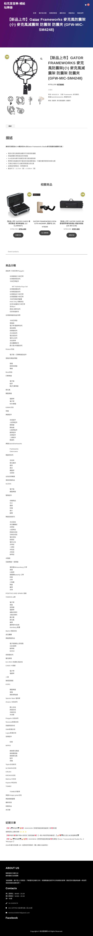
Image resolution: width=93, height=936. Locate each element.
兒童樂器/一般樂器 (12, 562)
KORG (8, 684)
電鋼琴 (12, 399)
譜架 (11, 465)
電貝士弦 (13, 542)
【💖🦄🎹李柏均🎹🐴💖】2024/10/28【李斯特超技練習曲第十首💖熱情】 (32, 828)
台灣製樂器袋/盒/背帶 (13, 315)
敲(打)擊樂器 (14, 386)
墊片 (11, 510)
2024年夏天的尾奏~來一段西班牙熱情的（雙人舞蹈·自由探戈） (27, 845)
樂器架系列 (67, 97)
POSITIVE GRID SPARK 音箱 (16, 593)
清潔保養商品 (10, 480)
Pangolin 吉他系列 (12, 718)
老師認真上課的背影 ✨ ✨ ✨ (16, 832)
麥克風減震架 (61, 100)
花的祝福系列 (14, 311)
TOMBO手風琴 (15, 791)
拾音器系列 (9, 655)
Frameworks (68, 94)
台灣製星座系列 (15, 292)
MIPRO (8, 745)
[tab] (10, 126)
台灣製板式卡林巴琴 (17, 294)
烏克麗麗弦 (13, 524)
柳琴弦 (12, 554)
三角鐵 (12, 582)
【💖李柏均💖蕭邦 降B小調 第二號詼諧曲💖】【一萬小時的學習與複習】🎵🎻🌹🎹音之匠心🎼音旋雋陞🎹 (42, 835)
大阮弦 (12, 552)
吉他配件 (13, 420)
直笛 (11, 570)
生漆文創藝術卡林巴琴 (17, 304)
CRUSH (8, 772)
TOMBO (8, 786)
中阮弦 (12, 549)
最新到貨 (9, 802)
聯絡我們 (80, 13)
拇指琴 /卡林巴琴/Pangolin (15, 271)
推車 (11, 622)
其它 (11, 468)
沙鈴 (11, 580)
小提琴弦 (13, 529)
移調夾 (12, 440)
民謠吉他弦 (13, 532)
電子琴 (12, 401)
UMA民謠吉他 (10, 729)
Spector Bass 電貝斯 (13, 698)
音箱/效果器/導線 (11, 358)
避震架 (68, 100)
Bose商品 (9, 372)
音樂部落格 (53, 13)
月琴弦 (12, 544)
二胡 (7, 677)
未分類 (8, 810)
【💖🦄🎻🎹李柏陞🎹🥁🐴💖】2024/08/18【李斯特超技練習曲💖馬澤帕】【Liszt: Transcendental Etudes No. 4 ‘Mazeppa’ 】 (45, 840)
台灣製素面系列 (15, 289)
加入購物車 (45, 233)
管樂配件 (9, 495)
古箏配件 (13, 435)
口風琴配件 (13, 430)
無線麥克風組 (14, 751)
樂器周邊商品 (10, 638)
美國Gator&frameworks (55, 97)
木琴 (11, 590)
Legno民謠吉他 (11, 733)
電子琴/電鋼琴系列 (16, 325)
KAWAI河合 (10, 407)
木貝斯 (12, 715)
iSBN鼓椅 (13, 646)
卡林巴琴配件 (14, 281)
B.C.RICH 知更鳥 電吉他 (14, 662)
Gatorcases (14, 451)
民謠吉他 (13, 710)
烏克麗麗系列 (14, 343)
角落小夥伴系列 (15, 309)
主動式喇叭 (13, 615)
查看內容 (18, 235)
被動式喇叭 (13, 612)
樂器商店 (72, 13)
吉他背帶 (13, 340)
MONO (12, 651)
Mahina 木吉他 (11, 779)
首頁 (34, 13)
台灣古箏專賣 (10, 476)
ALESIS (8, 484)
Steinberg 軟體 (15, 627)
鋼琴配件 (13, 432)
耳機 (7, 411)
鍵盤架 (12, 470)
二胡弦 (12, 547)
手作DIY (12, 306)
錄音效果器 (13, 366)
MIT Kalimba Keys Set (20, 286)
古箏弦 (12, 527)
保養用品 (13, 501)
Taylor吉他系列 (11, 764)
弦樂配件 (9, 736)
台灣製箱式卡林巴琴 (17, 276)
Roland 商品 (10, 349)
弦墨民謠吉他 (10, 725)
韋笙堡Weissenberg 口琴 (18, 567)
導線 (11, 368)
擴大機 (12, 617)
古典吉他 (13, 712)
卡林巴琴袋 (13, 320)
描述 (10, 126)
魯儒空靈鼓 (9, 681)
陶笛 (11, 585)
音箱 (11, 363)
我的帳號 (36, 20)
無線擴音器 (13, 753)
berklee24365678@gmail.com (19, 913)
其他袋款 (13, 328)
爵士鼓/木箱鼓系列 (16, 345)
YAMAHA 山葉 (11, 597)
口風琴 (12, 572)
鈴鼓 (11, 577)
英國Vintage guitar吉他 (14, 795)
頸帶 (11, 513)
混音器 (12, 607)
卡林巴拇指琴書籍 (16, 299)
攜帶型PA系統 (14, 625)
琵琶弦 (12, 539)
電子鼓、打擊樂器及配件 (18, 354)
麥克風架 (76, 94)
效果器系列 (13, 330)
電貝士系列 (13, 338)
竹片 (11, 503)
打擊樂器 (9, 376)
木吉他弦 (13, 522)
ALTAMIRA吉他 (11, 768)
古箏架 (12, 473)
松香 (11, 742)
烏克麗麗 (9, 634)
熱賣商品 (9, 806)
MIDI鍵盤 (13, 404)
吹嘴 (11, 508)
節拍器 (12, 427)
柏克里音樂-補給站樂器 (14, 5)
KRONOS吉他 (10, 775)
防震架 (54, 100)
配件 (11, 383)
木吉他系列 (13, 333)
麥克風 (8, 390)
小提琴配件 (13, 422)
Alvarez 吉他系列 (12, 702)
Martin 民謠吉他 (11, 631)
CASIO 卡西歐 (11, 665)
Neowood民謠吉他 (12, 722)
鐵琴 (11, 587)
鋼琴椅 (12, 648)
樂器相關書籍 (10, 799)
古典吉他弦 (13, 534)
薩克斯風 (9, 658)
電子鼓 (12, 381)
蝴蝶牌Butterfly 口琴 (17, 575)
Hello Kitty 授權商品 (17, 301)
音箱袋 (12, 323)
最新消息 (63, 13)
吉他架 (12, 460)
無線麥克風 (13, 756)
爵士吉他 (13, 707)
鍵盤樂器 (9, 393)
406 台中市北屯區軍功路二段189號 (20, 908)
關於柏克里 (43, 13)
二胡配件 (13, 437)
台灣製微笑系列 (15, 279)
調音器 (12, 425)
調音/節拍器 (14, 695)
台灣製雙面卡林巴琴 (17, 297)
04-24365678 (13, 903)
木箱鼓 (8, 558)
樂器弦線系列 (10, 517)
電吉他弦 (13, 537)
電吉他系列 (13, 335)
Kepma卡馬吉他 (11, 783)
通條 (11, 505)
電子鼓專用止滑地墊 (17, 643)
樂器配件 (9, 414)
